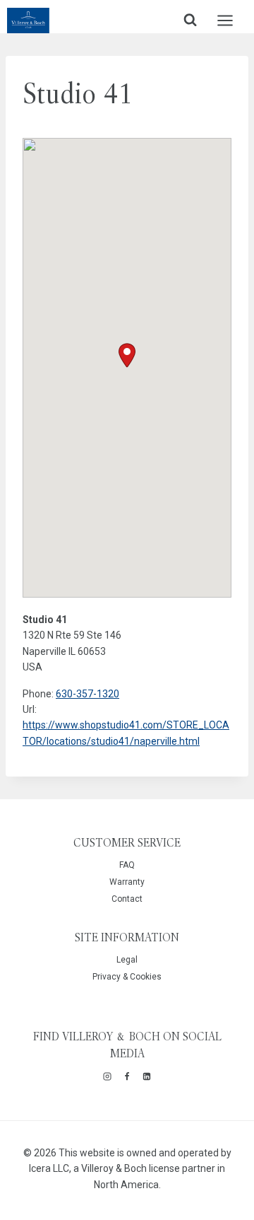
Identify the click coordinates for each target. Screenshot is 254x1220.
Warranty (127, 882)
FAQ (127, 865)
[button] (127, 355)
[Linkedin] (146, 1076)
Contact (127, 899)
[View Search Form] (190, 20)
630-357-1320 (87, 693)
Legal (127, 960)
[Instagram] (107, 1076)
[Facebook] (127, 1076)
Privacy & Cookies (127, 977)
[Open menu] (232, 20)
